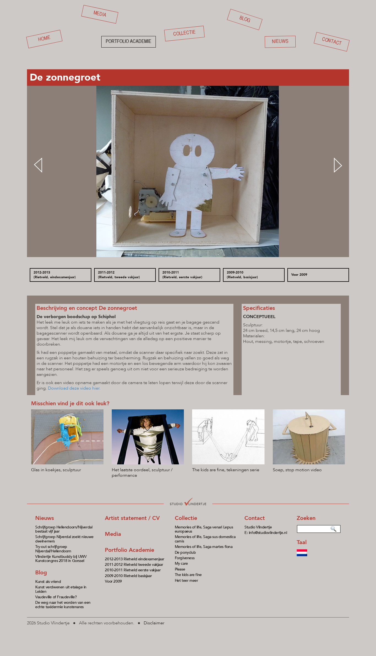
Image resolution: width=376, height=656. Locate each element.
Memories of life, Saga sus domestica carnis (205, 539)
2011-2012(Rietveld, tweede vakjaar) (119, 274)
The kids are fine (188, 574)
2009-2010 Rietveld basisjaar (128, 575)
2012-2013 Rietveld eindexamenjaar (134, 559)
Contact (331, 41)
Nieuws (280, 41)
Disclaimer (154, 623)
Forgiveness (185, 558)
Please (180, 569)
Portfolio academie (128, 41)
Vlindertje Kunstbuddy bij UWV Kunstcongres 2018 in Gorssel (60, 558)
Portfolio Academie (129, 550)
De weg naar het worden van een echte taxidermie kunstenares (63, 604)
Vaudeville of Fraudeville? (56, 597)
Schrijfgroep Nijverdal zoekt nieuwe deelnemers (64, 539)
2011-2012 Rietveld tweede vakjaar (134, 564)
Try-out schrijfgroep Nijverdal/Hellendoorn (53, 548)
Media (100, 14)
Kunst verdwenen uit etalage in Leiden (60, 589)
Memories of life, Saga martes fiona (204, 546)
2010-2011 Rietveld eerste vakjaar (132, 570)
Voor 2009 (299, 274)
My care (181, 563)
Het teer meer (186, 580)
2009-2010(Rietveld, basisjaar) (242, 274)
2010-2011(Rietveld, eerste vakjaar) (182, 274)
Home (44, 39)
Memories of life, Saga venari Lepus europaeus (204, 529)
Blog (245, 19)
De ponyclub (185, 552)
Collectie (184, 33)
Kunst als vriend (48, 581)
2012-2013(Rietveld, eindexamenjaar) (55, 274)
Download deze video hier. (75, 388)
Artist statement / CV (132, 518)
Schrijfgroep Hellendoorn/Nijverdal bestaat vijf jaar (63, 529)
